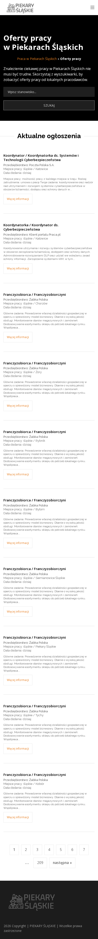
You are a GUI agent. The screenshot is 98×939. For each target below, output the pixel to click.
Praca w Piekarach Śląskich (37, 59)
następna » (62, 862)
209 (40, 862)
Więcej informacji (18, 199)
